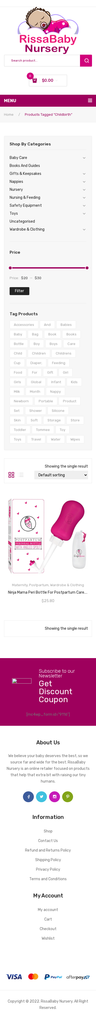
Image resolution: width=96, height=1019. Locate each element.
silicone (58, 411)
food (18, 372)
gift (50, 372)
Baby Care (18, 158)
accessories (24, 325)
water (56, 439)
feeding (58, 363)
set (16, 411)
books (71, 334)
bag (35, 334)
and (47, 325)
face (28, 796)
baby (18, 334)
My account (48, 910)
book (52, 334)
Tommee (43, 430)
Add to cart (48, 591)
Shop (48, 831)
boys (54, 344)
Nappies (16, 181)
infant (56, 382)
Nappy (55, 392)
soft (34, 420)
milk (17, 392)
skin (17, 420)
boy (37, 344)
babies (66, 325)
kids (74, 382)
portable (46, 401)
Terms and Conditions (48, 879)
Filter (19, 291)
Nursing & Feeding (25, 197)
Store (75, 420)
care (71, 344)
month (35, 392)
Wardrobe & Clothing (27, 229)
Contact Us (48, 841)
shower (35, 411)
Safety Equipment (26, 205)
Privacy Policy (48, 869)
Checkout (48, 929)
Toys (14, 213)
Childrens (63, 353)
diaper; (36, 363)
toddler (20, 430)
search (86, 61)
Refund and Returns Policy (48, 850)
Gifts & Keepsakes (25, 173)
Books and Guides (25, 165)
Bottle (19, 344)
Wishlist (48, 938)
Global (36, 382)
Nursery (16, 189)
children (39, 353)
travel (36, 439)
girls (17, 382)
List (20, 475)
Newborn (21, 401)
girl (65, 372)
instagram (54, 796)
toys (17, 439)
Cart (48, 919)
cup (17, 363)
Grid (11, 475)
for (34, 372)
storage (54, 420)
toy (62, 430)
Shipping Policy (48, 860)
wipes (75, 439)
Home (9, 114)
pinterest (67, 796)
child (18, 353)
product (69, 401)
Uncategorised (22, 221)
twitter (41, 796)
